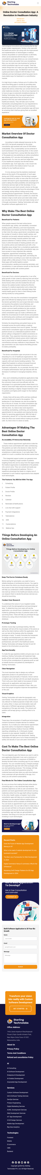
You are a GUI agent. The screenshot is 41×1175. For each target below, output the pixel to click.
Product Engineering (14, 1103)
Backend (10, 1151)
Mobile (9, 1141)
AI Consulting (11, 1068)
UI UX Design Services (14, 1120)
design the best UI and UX (27, 644)
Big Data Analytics (13, 1127)
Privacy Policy (13, 1049)
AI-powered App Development (17, 1082)
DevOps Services (12, 1099)
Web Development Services (16, 1113)
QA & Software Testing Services (17, 1096)
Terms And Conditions (16, 1053)
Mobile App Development (15, 1123)
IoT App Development (14, 1117)
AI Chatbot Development (15, 1078)
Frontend (10, 1137)
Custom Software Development (17, 1092)
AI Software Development (15, 1072)
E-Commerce (11, 1144)
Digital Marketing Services (16, 1106)
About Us (11, 1045)
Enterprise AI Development (16, 1075)
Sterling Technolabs (8, 95)
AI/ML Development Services (17, 1110)
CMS (8, 1148)
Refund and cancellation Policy (20, 1057)
